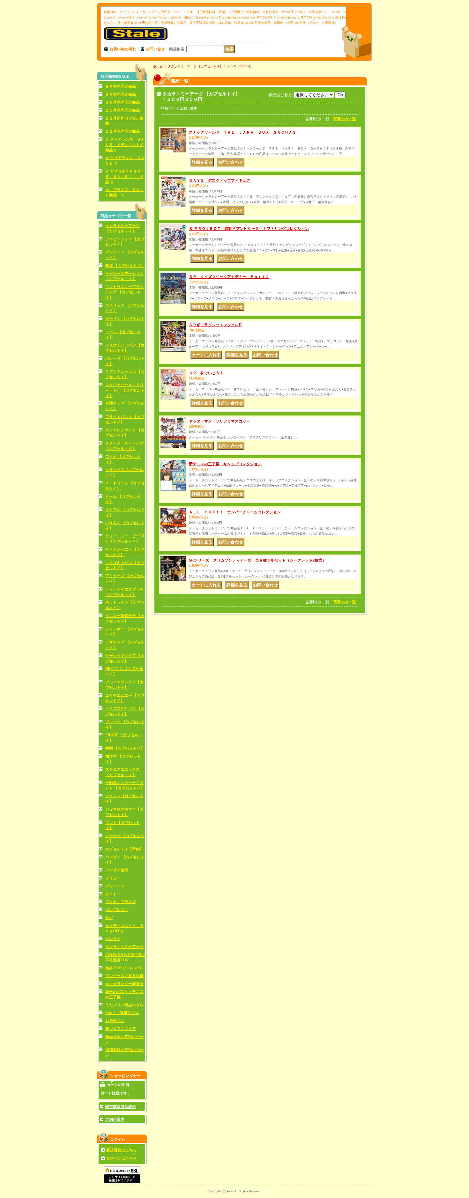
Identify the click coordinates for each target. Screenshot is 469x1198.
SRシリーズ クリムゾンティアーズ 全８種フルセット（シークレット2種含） (257, 560)
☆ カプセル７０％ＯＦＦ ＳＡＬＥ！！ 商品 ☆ (125, 176)
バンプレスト (116, 910)
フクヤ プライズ (120, 902)
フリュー (113, 878)
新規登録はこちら (121, 1150)
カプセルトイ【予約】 (124, 849)
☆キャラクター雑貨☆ (124, 983)
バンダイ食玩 (116, 870)
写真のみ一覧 (344, 119)
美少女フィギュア (120, 1028)
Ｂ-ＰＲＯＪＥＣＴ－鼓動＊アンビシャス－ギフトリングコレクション (249, 228)
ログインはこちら (121, 1158)
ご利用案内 (114, 1119)
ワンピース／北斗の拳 (124, 976)
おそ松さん (114, 1020)
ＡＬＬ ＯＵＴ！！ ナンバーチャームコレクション (235, 512)
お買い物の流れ (122, 49)
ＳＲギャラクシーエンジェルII (215, 325)
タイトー (113, 894)
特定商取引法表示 (120, 1107)
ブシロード (114, 886)
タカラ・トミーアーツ (124, 946)
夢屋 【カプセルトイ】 (125, 265)
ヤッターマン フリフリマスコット (219, 421)
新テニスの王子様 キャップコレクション (225, 464)
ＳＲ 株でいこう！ (206, 373)
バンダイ (113, 939)
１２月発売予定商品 (122, 131)
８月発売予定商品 (120, 86)
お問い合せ (155, 49)
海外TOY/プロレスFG (124, 968)
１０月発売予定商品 (122, 102)
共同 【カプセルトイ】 (125, 748)
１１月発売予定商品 (122, 110)
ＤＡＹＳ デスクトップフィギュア (219, 180)
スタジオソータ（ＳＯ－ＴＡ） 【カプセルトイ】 (125, 390)
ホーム (158, 66)
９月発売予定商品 (120, 94)
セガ (109, 917)
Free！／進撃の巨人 (122, 1013)
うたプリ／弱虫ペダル (124, 1005)
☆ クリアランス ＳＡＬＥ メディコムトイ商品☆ (125, 144)
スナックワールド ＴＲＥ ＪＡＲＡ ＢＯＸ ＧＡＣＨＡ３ (242, 132)
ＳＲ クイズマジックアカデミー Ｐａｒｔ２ (229, 277)
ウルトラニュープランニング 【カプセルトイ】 (124, 292)
